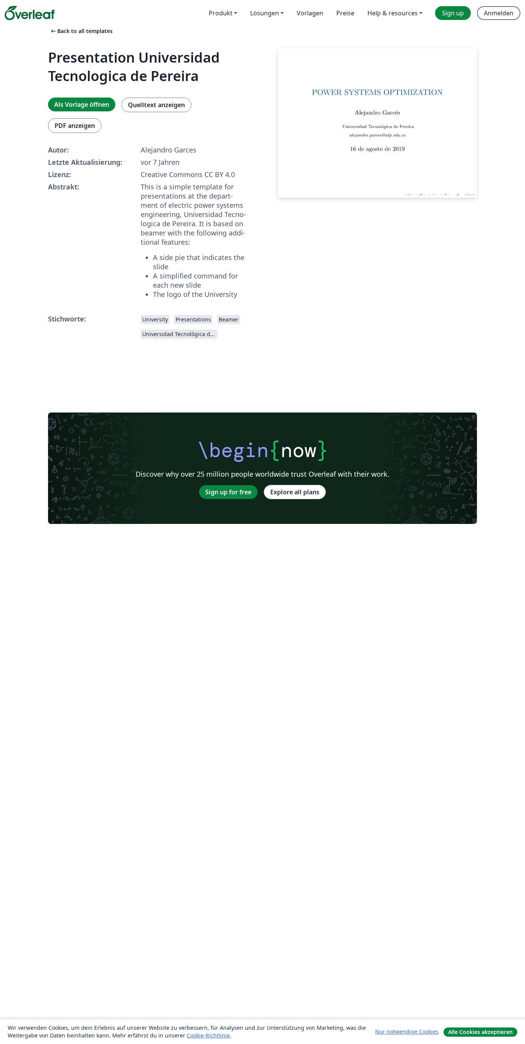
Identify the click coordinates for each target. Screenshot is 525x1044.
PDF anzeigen (75, 125)
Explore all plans (294, 492)
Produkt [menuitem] (221, 13)
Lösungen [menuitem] (264, 13)
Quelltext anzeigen (156, 105)
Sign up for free (228, 492)
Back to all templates (81, 31)
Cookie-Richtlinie (208, 1035)
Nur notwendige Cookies (407, 1031)
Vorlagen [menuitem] (310, 13)
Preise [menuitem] (345, 13)
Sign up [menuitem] (453, 13)
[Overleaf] (30, 13)
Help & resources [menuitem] (392, 13)
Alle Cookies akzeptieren (480, 1032)
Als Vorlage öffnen (81, 104)
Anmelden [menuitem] (498, 13)
